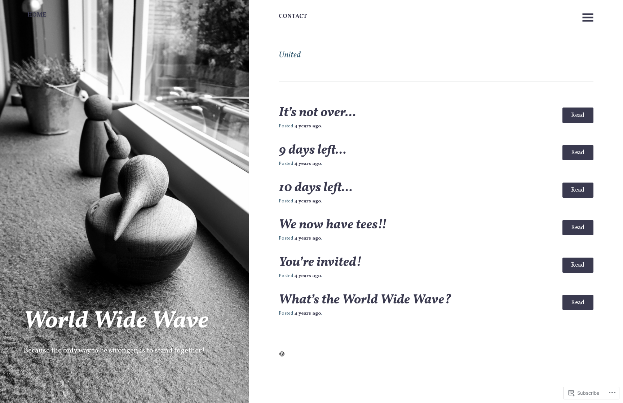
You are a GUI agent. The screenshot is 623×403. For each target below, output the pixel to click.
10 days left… (316, 188)
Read (577, 115)
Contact (293, 16)
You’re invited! (320, 263)
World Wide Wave (115, 321)
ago (307, 126)
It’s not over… (317, 113)
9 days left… (312, 150)
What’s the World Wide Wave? (365, 300)
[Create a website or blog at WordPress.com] (281, 354)
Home (37, 15)
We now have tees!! (333, 225)
